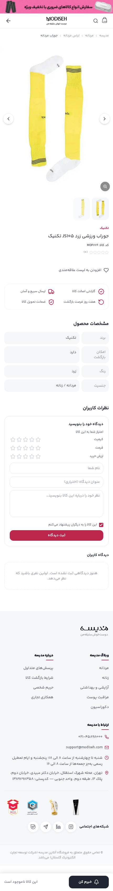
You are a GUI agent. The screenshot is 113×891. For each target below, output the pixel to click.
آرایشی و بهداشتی (94, 687)
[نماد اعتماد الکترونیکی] (98, 807)
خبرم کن (85, 882)
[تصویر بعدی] (8, 119)
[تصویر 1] (100, 209)
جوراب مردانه (49, 36)
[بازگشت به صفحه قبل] (8, 21)
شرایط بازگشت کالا (39, 678)
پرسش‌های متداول (38, 668)
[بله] (33, 826)
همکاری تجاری (42, 697)
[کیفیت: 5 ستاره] (13, 439)
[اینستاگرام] (71, 826)
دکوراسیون (100, 707)
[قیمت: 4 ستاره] (19, 448)
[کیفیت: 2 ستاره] (32, 439)
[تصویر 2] (81, 209)
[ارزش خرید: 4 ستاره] (19, 456)
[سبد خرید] (104, 20)
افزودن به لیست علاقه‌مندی (80, 270)
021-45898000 (90, 737)
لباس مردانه (71, 36)
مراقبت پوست (98, 697)
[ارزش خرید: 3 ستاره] (25, 456)
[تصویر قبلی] (104, 119)
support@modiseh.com (84, 747)
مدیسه (104, 36)
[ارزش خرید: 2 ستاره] (32, 456)
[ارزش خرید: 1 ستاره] (38, 456)
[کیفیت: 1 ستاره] (38, 439)
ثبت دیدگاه (56, 535)
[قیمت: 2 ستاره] (32, 448)
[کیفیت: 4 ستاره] (19, 439)
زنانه (105, 678)
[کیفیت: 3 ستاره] (25, 439)
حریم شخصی (43, 687)
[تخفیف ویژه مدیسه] (56, 6)
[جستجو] (95, 21)
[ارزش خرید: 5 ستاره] (13, 456)
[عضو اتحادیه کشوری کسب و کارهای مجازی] (32, 807)
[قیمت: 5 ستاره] (13, 448)
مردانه (89, 36)
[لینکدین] (58, 826)
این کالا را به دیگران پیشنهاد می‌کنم (72, 525)
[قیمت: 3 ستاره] (25, 448)
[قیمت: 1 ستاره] (38, 448)
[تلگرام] (45, 826)
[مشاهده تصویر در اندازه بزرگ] (56, 118)
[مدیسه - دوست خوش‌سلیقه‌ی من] (56, 21)
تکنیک (104, 228)
